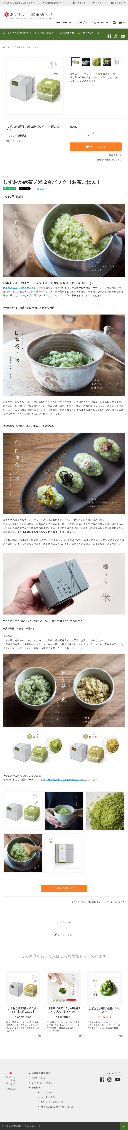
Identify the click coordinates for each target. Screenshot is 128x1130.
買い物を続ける (113, 902)
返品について (115, 155)
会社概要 (36, 1087)
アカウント (80, 3)
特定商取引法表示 (41, 1073)
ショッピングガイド (45, 32)
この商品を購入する (64, 888)
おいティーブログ (87, 32)
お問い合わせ (67, 32)
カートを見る (48, 1097)
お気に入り (15, 141)
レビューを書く (65, 934)
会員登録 (118, 3)
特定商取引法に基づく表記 (109, 159)
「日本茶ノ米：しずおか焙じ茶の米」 (66, 779)
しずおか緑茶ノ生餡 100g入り (105, 1010)
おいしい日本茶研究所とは (17, 32)
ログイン (99, 3)
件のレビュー (42, 189)
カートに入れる (97, 146)
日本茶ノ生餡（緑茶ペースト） (19, 287)
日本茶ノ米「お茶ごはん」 (26, 47)
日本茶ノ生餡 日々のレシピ (55, 1106)
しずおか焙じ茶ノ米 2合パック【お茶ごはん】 (23, 1010)
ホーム (6, 47)
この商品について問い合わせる (86, 902)
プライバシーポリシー (43, 1082)
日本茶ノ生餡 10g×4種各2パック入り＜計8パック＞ (64, 1010)
